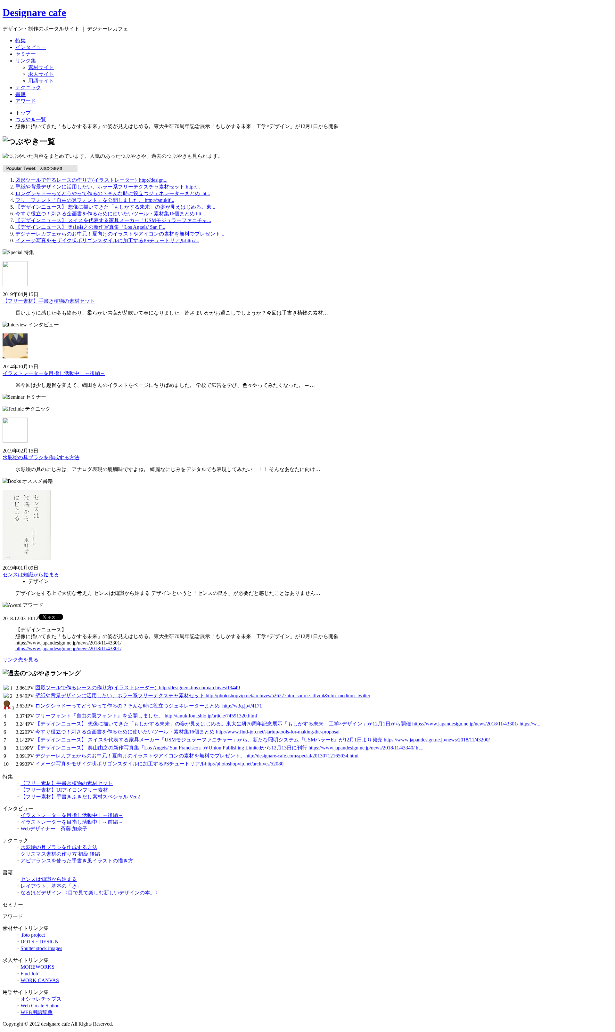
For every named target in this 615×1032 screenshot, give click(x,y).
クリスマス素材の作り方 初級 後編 (60, 854)
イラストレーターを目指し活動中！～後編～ (54, 373)
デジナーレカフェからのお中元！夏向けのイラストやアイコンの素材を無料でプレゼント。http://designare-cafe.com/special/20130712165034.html (196, 755)
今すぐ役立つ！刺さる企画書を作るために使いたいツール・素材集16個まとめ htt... (110, 213)
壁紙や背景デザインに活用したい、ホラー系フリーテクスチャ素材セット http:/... (107, 186)
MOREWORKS (37, 967)
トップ (23, 113)
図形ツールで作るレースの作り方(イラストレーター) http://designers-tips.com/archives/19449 (137, 687)
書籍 (20, 94)
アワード (25, 101)
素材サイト (41, 67)
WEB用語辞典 (36, 1012)
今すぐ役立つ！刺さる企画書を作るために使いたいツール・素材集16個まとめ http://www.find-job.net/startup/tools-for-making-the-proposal (187, 731)
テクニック (28, 87)
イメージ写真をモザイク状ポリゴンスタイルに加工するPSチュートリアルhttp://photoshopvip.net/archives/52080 (159, 763)
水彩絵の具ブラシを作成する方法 (41, 457)
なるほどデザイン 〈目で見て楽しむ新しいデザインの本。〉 (90, 892)
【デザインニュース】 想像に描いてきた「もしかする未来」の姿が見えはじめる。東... (115, 207)
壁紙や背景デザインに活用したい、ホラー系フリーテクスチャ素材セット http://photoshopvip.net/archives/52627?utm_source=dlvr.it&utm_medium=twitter (202, 695)
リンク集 (25, 60)
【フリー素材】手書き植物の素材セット (49, 301)
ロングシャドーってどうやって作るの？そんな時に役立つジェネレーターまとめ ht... (112, 193)
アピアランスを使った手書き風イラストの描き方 (76, 860)
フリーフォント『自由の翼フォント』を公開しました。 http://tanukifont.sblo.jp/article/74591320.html (146, 715)
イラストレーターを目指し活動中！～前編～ (71, 822)
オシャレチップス (41, 999)
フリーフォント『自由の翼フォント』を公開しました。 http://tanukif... (94, 200)
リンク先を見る (20, 659)
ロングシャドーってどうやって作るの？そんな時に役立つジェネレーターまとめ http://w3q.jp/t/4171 (148, 705)
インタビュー (30, 47)
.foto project (32, 935)
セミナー (25, 54)
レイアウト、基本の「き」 (51, 886)
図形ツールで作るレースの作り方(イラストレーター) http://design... (91, 180)
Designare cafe (34, 12)
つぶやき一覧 (30, 119)
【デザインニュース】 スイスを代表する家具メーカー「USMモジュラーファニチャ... (113, 220)
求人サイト (41, 74)
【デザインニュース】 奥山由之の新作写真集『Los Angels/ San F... (90, 227)
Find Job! (30, 973)
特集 (20, 40)
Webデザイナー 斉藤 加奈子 (53, 828)
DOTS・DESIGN (39, 941)
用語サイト (41, 81)
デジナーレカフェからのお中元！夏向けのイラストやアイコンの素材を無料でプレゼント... (119, 233)
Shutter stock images (41, 948)
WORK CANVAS (39, 980)
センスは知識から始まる (31, 574)
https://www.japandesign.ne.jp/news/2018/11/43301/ (68, 648)
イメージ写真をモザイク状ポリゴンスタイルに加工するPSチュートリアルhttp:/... (107, 240)
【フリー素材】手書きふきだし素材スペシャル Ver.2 (80, 796)
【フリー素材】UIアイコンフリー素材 (64, 790)
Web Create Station (40, 1005)
